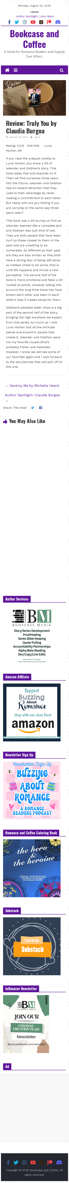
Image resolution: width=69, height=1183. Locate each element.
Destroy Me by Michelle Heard (32, 385)
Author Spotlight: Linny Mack (35, 16)
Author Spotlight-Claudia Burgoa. (32, 398)
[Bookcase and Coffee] (7, 70)
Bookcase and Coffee (34, 38)
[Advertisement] (34, 1108)
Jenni (37, 137)
